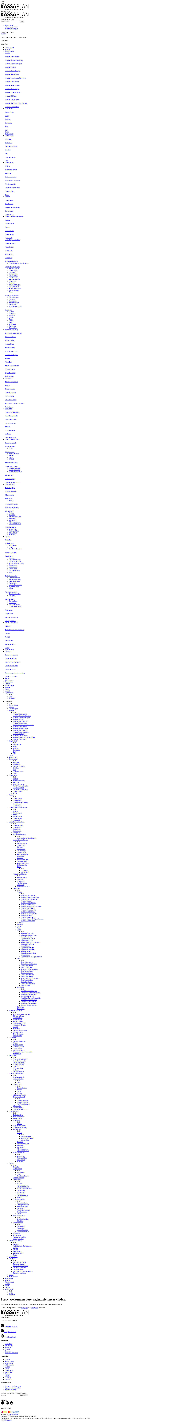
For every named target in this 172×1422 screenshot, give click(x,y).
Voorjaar (11, 710)
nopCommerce (13, 1414)
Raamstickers (13, 757)
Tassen (7, 1376)
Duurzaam (12, 1258)
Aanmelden (23, 1395)
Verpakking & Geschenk (16, 822)
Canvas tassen (13, 705)
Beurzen (7, 1349)
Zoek (21, 21)
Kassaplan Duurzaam (11, 1353)
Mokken (11, 707)
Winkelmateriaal (14, 1111)
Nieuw (11, 1275)
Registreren (8, 29)
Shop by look (13, 741)
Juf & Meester (13, 1276)
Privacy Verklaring (11, 1390)
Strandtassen (9, 1363)
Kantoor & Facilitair (15, 1240)
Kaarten (11, 795)
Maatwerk (8, 1377)
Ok (2, 1420)
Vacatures (8, 1347)
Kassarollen (12, 1055)
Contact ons (8, 1344)
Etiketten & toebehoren (16, 1073)
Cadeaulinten (13, 775)
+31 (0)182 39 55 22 (10, 1326)
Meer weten (8, 1420)
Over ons (8, 1351)
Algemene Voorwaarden (12, 1388)
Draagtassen (12, 1037)
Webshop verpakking (15, 1010)
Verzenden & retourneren (13, 1386)
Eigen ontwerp (13, 1257)
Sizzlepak (8, 1374)
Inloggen (15, 29)
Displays (11, 1163)
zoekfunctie (34, 1308)
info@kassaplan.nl (10, 1332)
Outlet (11, 755)
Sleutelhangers (13, 709)
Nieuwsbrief (9, 1345)
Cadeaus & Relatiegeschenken (18, 807)
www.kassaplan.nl (10, 1337)
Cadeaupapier (13, 759)
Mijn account (9, 25)
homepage (24, 1308)
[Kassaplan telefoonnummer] (2, 1326)
